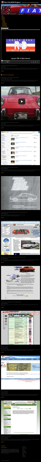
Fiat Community (4, 23)
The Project (24, 456)
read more (2, 82)
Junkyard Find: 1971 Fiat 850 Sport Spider (10, 77)
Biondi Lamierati (4, 346)
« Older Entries (3, 445)
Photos (3, 16)
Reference (3, 19)
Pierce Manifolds (4, 391)
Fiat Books (4, 22)
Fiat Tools (3, 21)
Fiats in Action (4, 24)
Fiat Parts (3, 20)
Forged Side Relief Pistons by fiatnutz (9, 65)
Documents (3, 17)
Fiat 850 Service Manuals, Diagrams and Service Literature (13, 257)
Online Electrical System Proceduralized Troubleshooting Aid (14, 212)
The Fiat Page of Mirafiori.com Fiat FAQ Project (11, 302)
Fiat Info (2, 213)
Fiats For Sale (24, 451)
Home (2, 15)
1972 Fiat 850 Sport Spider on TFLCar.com (10, 122)
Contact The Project (4, 26)
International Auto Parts (6, 436)
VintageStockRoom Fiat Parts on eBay (9, 167)
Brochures (3, 18)
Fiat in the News (4, 25)
